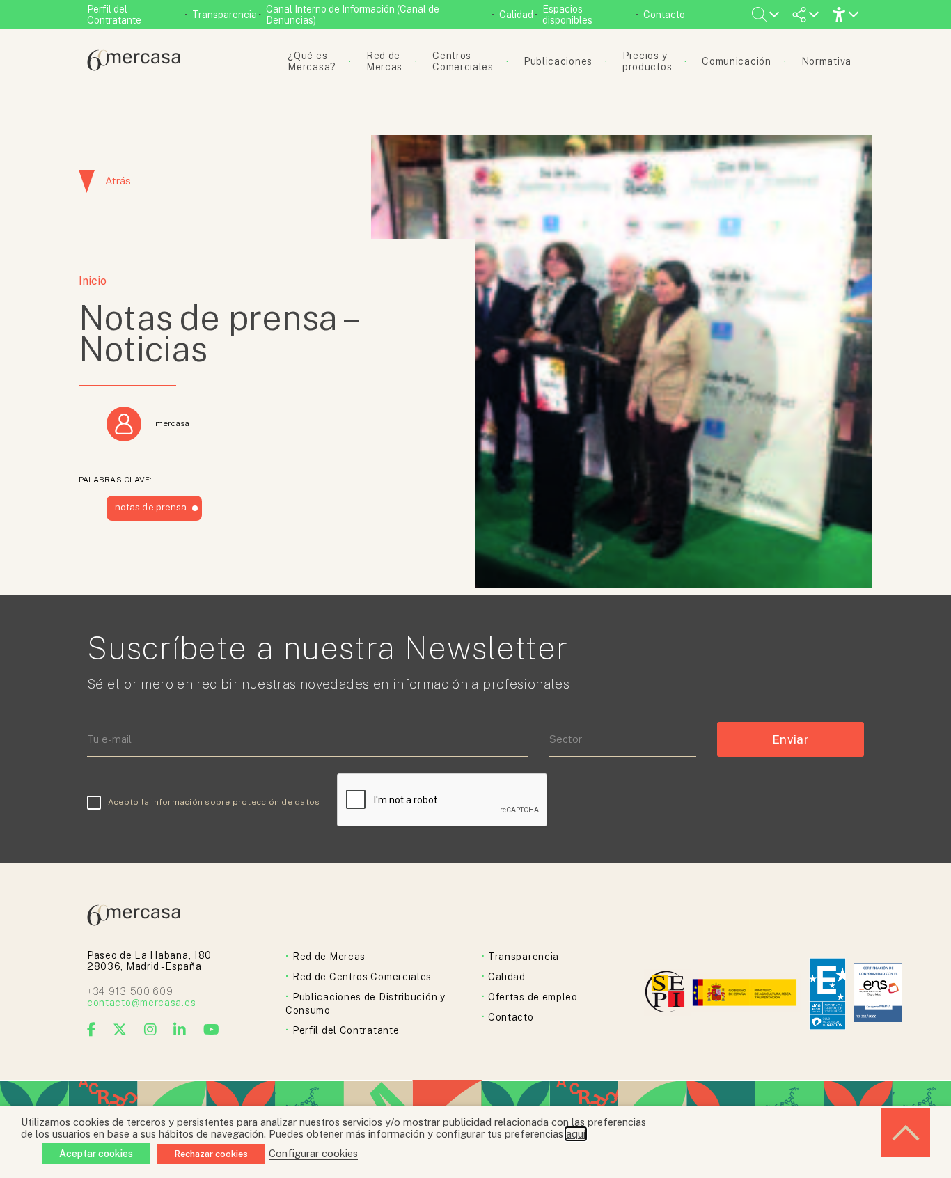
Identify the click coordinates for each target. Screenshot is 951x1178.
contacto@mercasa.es (141, 1002)
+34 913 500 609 (130, 991)
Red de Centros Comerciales (362, 976)
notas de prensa (151, 506)
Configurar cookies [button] (313, 1153)
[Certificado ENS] (878, 994)
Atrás (118, 181)
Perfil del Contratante (114, 14)
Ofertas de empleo (533, 997)
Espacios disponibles (567, 14)
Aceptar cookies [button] (96, 1153)
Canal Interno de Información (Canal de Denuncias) (352, 14)
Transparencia (224, 14)
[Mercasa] (133, 67)
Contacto (664, 14)
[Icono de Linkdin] (180, 1029)
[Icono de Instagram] (150, 1029)
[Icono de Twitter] (120, 1029)
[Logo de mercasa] (667, 994)
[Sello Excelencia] (827, 994)
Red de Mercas (329, 956)
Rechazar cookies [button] (211, 1154)
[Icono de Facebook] (92, 1029)
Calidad (516, 14)
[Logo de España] (746, 993)
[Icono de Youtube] (211, 1029)
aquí (575, 1134)
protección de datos (276, 802)
